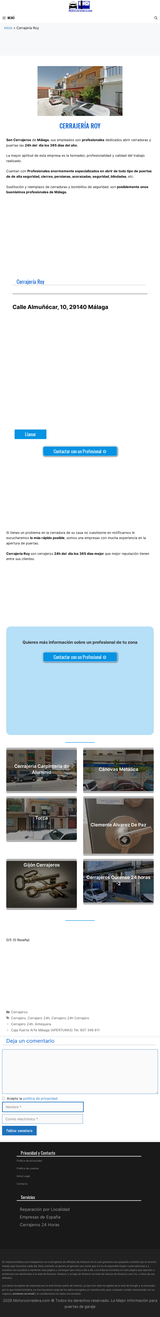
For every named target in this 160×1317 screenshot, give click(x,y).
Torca (41, 818)
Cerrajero (18, 1018)
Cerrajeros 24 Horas (39, 1224)
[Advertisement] (80, 46)
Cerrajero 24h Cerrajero (70, 1018)
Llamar (30, 434)
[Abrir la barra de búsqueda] (156, 18)
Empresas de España (40, 1217)
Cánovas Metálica (118, 769)
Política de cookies (28, 1168)
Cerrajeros (19, 1012)
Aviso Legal (23, 1176)
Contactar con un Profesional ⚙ (80, 451)
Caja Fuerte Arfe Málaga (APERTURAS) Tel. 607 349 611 (55, 1030)
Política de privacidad (29, 1160)
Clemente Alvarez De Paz (118, 825)
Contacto (22, 1183)
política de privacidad (40, 1098)
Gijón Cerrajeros (42, 865)
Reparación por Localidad (45, 1209)
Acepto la (31, 1098)
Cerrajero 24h (39, 1018)
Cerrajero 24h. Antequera (31, 1024)
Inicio (8, 28)
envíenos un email (23, 1293)
